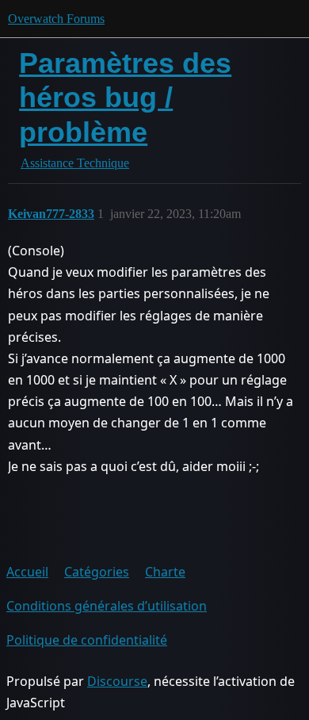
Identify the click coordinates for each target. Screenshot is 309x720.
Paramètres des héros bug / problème (125, 97)
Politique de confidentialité (86, 640)
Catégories (96, 571)
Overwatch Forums (56, 18)
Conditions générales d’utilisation (106, 606)
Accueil (27, 571)
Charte (165, 571)
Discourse (117, 681)
